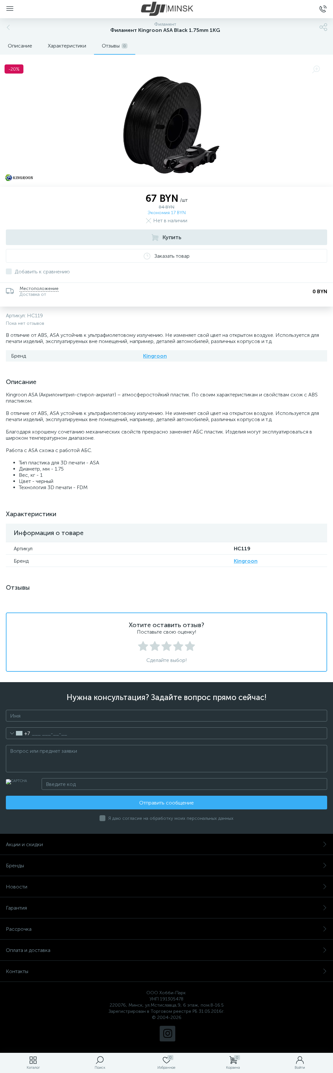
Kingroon (155, 356)
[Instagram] (167, 1033)
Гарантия (16, 908)
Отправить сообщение (166, 803)
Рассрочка (19, 929)
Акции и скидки (24, 844)
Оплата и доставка (28, 950)
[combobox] (18, 733)
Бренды (15, 865)
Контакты (17, 971)
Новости (16, 887)
